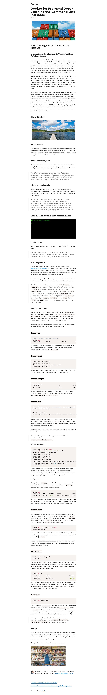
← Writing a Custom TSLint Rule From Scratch (44, 682)
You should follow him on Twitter (63, 673)
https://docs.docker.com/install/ (40, 268)
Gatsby (44, 691)
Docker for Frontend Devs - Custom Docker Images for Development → (51, 686)
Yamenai (34, 4)
